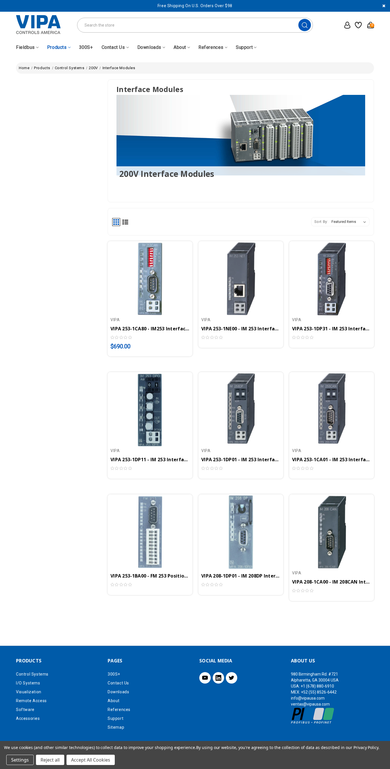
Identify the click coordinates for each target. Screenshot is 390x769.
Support (244, 47)
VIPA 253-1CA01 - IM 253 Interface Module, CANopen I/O (331, 459)
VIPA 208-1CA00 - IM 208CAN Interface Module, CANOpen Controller (331, 582)
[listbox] (350, 221)
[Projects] (357, 25)
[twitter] (231, 678)
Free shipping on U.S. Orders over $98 (195, 5)
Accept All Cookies (90, 760)
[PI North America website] (313, 715)
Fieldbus (25, 47)
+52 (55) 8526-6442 (319, 692)
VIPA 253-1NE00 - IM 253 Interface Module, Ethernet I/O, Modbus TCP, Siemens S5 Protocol (240, 328)
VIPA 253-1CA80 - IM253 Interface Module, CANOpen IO (150, 328)
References (211, 47)
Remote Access (31, 700)
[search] (304, 25)
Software (25, 709)
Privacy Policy (365, 747)
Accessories (28, 718)
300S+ (86, 47)
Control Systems (32, 674)
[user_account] (346, 25)
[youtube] (205, 678)
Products (57, 47)
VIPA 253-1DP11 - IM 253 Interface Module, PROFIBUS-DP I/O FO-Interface (150, 459)
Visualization (28, 692)
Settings (20, 760)
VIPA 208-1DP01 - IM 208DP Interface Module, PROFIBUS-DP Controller (240, 576)
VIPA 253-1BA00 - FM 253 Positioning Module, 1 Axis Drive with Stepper (150, 576)
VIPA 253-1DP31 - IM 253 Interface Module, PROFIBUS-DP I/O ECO (331, 328)
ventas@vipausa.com (310, 704)
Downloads (149, 47)
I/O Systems (28, 683)
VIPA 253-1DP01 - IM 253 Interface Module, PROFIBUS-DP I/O (240, 459)
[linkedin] (218, 678)
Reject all (50, 760)
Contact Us (113, 47)
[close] (384, 6)
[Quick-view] (143, 275)
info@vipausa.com (308, 698)
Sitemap (116, 727)
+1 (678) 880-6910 (317, 686)
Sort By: (321, 221)
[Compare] (156, 275)
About (180, 47)
